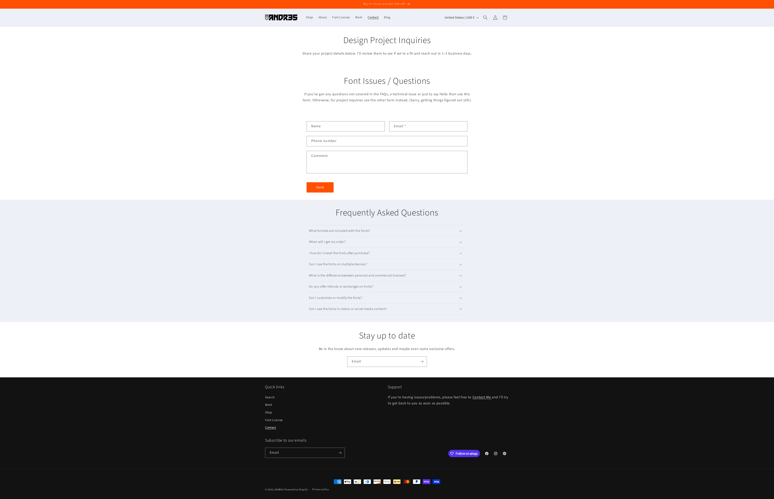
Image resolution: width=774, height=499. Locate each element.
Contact (270, 427)
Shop (268, 412)
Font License (274, 420)
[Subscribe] (422, 361)
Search (270, 397)
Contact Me (482, 397)
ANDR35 (279, 489)
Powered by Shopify (296, 489)
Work (268, 405)
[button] (485, 17)
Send (320, 187)
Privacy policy (320, 489)
